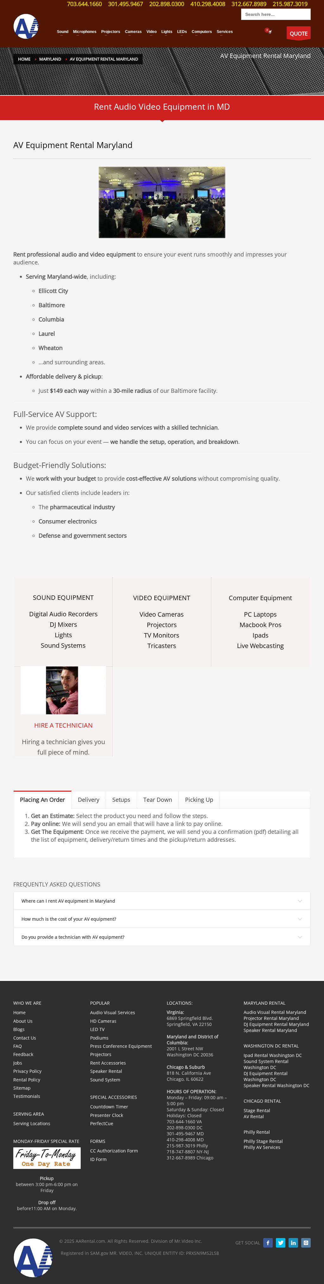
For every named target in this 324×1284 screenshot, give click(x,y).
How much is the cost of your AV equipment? (69, 919)
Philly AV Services (262, 1147)
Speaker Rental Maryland (270, 1030)
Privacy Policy (27, 1071)
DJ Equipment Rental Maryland (276, 1024)
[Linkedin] (293, 1243)
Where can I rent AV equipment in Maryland (68, 901)
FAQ (17, 1046)
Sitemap (22, 1088)
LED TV (97, 1029)
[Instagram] (306, 1243)
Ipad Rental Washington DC (273, 1055)
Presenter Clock (106, 1115)
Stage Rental (257, 1110)
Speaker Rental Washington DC (276, 1085)
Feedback (23, 1054)
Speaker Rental (106, 1071)
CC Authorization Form (114, 1151)
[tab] (43, 799)
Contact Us (24, 1038)
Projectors (100, 1054)
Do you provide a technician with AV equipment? (73, 937)
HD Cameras (103, 1021)
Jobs (17, 1063)
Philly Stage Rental (263, 1141)
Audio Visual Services (112, 1012)
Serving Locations (31, 1123)
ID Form (98, 1159)
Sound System (105, 1080)
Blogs (19, 1029)
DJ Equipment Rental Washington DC (266, 1076)
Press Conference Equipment (121, 1046)
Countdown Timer (109, 1107)
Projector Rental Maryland (271, 1018)
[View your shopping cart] (269, 32)
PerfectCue (101, 1123)
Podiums (99, 1038)
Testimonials (26, 1096)
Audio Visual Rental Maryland (275, 1012)
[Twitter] (280, 1243)
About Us (23, 1021)
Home (19, 1012)
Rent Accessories (108, 1063)
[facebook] (268, 1243)
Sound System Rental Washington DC (266, 1064)
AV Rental (254, 1116)
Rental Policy (26, 1080)
